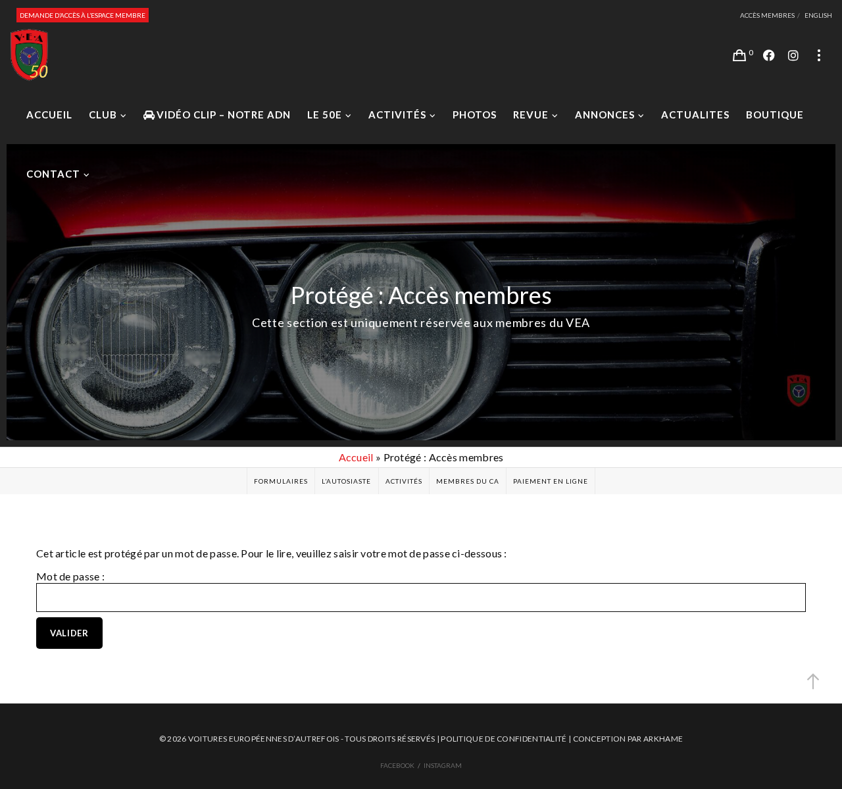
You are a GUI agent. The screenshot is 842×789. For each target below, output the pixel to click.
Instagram (443, 765)
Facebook (397, 765)
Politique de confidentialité (503, 739)
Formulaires (281, 481)
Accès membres (767, 15)
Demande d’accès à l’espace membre (82, 15)
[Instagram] (793, 55)
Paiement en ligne (550, 481)
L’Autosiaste (346, 481)
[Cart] (739, 55)
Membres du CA (467, 481)
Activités (403, 481)
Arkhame (663, 739)
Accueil (356, 457)
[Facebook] (768, 55)
